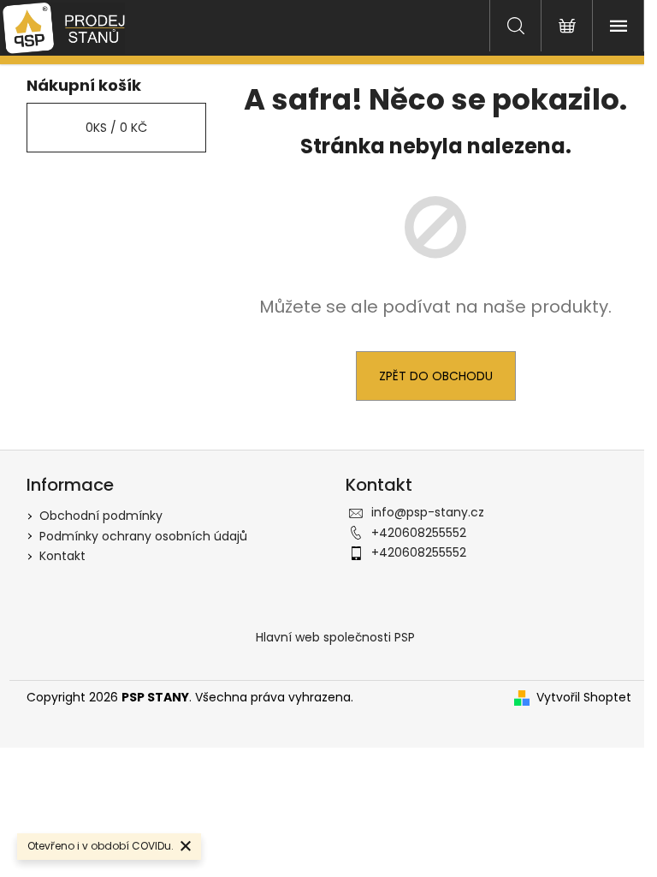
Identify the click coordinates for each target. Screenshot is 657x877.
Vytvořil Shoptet (583, 697)
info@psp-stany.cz (427, 512)
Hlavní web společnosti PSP (335, 637)
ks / (116, 127)
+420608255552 (418, 532)
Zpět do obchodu (436, 376)
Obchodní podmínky (101, 515)
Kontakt (62, 555)
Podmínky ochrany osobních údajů (143, 536)
